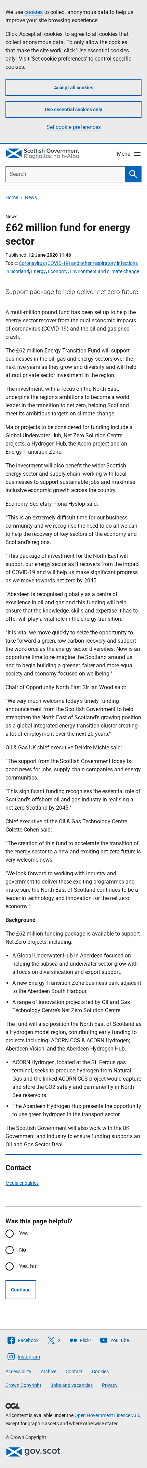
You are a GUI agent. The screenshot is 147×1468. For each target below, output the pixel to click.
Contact (74, 1371)
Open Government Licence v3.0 (108, 1415)
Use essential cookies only (73, 109)
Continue (21, 1289)
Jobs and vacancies (72, 1385)
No (22, 1250)
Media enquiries (22, 1183)
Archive (48, 1371)
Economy (58, 271)
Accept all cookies (73, 87)
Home (11, 197)
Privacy (110, 1385)
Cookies (100, 1371)
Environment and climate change (104, 271)
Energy (38, 271)
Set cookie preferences (73, 127)
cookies (33, 12)
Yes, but (28, 1266)
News (31, 197)
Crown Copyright (23, 1385)
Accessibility (18, 1371)
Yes (23, 1233)
